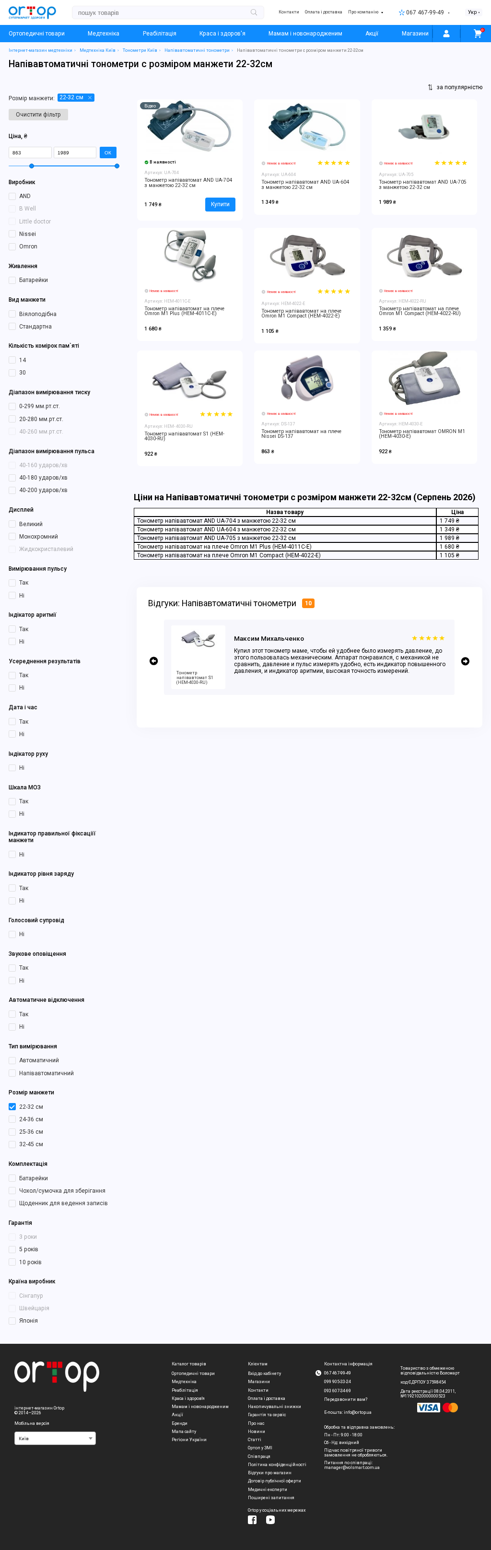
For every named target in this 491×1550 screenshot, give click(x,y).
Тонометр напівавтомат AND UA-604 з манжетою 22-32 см (305, 184)
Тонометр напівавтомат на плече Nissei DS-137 (301, 434)
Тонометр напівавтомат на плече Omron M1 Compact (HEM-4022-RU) (420, 311)
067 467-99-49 (425, 12)
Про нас (256, 1423)
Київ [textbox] (24, 1438)
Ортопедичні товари (37, 33)
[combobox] (55, 1438)
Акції (371, 33)
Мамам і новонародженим (305, 33)
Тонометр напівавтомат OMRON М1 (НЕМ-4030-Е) (422, 434)
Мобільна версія (31, 1423)
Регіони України (189, 1439)
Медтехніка (103, 33)
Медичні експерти (267, 1489)
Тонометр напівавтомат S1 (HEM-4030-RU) (184, 436)
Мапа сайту (184, 1431)
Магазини (415, 33)
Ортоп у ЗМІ (260, 1447)
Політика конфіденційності (277, 1464)
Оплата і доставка (323, 12)
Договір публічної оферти (274, 1481)
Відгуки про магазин (270, 1472)
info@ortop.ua (358, 1412)
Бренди (179, 1423)
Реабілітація (159, 33)
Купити (220, 204)
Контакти (289, 12)
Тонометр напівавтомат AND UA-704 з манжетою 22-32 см (188, 182)
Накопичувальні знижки (274, 1406)
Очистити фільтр (38, 114)
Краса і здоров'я (222, 33)
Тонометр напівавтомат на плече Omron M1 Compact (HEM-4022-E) (301, 313)
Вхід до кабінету (264, 1373)
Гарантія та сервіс (267, 1414)
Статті (254, 1439)
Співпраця (259, 1456)
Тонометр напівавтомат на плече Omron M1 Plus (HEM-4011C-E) (184, 311)
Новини (256, 1431)
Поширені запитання (271, 1497)
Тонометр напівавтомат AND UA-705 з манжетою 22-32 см (423, 184)
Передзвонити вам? (345, 1399)
